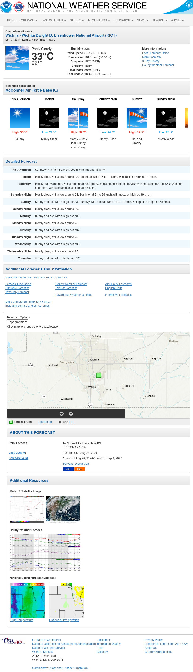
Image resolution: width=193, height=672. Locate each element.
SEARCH (158, 20)
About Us (151, 647)
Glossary (102, 651)
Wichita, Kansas (42, 651)
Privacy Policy (154, 639)
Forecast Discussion (18, 284)
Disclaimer (45, 422)
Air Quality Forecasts (118, 284)
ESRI (71, 422)
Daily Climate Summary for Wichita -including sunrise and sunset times (28, 303)
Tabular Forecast (66, 288)
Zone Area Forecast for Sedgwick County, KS (36, 277)
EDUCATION (122, 20)
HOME (11, 20)
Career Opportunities (158, 651)
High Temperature (21, 620)
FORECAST (27, 20)
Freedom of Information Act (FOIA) (166, 643)
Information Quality (108, 643)
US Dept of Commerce (46, 639)
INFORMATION (98, 20)
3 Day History (150, 61)
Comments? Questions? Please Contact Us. (60, 668)
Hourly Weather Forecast (71, 284)
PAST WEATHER (52, 20)
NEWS (141, 20)
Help (99, 647)
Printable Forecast (17, 288)
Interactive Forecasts (118, 295)
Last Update (17, 452)
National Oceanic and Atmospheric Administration (64, 643)
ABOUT (176, 20)
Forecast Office (155, 53)
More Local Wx (151, 57)
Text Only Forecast (17, 292)
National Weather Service (48, 647)
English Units (113, 288)
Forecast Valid (18, 458)
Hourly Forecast (158, 65)
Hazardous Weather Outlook (73, 295)
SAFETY (75, 20)
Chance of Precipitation (64, 620)
